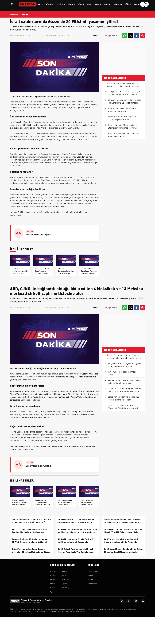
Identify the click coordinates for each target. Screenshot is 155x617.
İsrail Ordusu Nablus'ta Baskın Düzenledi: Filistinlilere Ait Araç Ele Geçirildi (124, 408)
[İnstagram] (136, 601)
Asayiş (39, 4)
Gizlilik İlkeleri (93, 571)
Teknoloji (139, 4)
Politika (61, 4)
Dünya (81, 4)
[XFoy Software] (15, 601)
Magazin (117, 4)
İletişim (90, 579)
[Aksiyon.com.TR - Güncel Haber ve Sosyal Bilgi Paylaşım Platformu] (27, 4)
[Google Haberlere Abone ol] (111, 35)
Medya (98, 4)
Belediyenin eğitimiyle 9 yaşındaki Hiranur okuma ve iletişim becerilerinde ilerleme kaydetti (123, 400)
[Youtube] (143, 601)
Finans (71, 4)
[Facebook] (129, 601)
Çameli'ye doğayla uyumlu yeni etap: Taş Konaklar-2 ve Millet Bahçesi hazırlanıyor (125, 103)
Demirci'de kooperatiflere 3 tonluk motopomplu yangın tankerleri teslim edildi (124, 358)
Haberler (14, 14)
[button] (12, 4)
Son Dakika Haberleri (62, 564)
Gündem (50, 4)
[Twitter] (122, 601)
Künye (90, 575)
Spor (89, 4)
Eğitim (128, 4)
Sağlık (107, 4)
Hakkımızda (92, 584)
